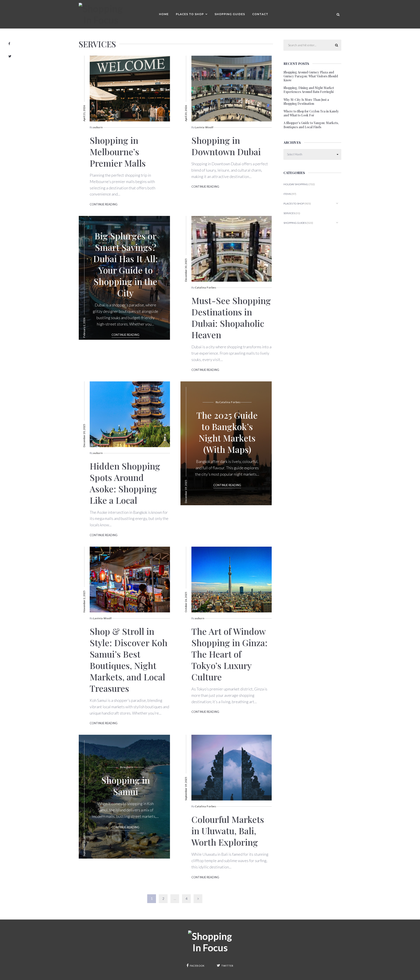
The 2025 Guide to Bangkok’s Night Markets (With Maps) (227, 432)
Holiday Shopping (296, 184)
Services (289, 213)
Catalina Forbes (205, 287)
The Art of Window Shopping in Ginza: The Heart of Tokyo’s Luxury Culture (229, 654)
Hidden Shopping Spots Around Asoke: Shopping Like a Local (125, 483)
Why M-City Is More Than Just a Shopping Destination (306, 102)
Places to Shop (190, 14)
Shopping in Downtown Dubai (226, 145)
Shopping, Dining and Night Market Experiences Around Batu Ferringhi (309, 90)
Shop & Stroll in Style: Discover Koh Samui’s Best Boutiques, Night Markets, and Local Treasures (128, 659)
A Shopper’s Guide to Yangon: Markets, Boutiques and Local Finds (311, 125)
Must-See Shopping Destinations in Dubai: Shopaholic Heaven (231, 317)
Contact (260, 14)
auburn (98, 127)
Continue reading (103, 204)
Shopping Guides (230, 14)
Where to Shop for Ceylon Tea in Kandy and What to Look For (311, 113)
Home (164, 14)
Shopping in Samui (125, 785)
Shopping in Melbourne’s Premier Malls (118, 151)
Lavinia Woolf (204, 127)
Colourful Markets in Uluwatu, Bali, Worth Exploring (227, 830)
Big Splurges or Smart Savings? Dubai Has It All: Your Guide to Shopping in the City (125, 264)
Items (287, 194)
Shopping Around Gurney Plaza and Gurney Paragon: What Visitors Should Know (311, 76)
